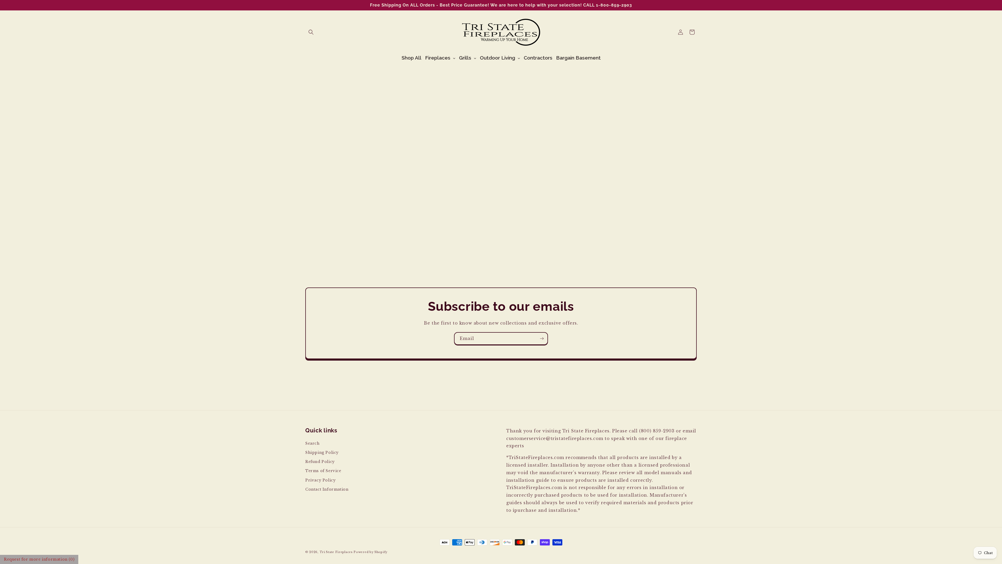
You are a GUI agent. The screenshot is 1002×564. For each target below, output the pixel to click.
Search (312, 443)
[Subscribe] (541, 338)
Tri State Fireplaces (336, 552)
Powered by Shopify (370, 552)
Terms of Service (323, 470)
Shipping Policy (322, 452)
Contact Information (326, 489)
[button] (311, 32)
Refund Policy (320, 461)
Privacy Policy (320, 480)
